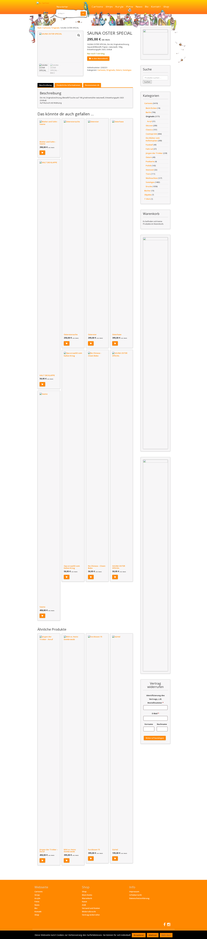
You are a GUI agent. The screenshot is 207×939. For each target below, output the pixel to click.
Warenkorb (87, 898)
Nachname (162, 724)
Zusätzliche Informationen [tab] (68, 85)
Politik (148, 165)
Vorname (148, 724)
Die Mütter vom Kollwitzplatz (153, 139)
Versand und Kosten (91, 908)
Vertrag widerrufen (91, 914)
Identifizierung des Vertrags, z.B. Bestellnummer (155, 699)
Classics (149, 129)
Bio (146, 6)
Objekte (147, 194)
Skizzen (149, 125)
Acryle (119, 6)
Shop (166, 6)
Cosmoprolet (151, 134)
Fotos (129, 6)
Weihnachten (152, 178)
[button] (78, 35)
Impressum (134, 891)
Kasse (84, 901)
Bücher (147, 190)
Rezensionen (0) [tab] (92, 85)
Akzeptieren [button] (138, 935)
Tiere (148, 174)
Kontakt (156, 6)
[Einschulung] (155, 41)
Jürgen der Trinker (154, 153)
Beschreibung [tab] (45, 85)
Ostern (119, 70)
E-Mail (155, 713)
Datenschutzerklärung (139, 898)
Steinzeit (150, 169)
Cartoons (97, 6)
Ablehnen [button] (153, 935)
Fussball (149, 144)
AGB (84, 905)
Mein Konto (87, 895)
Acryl (149, 121)
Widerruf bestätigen (155, 738)
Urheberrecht (135, 895)
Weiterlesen (115, 343)
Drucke (149, 186)
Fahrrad (149, 149)
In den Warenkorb (100, 58)
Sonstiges (127, 70)
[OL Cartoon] (43, 3)
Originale (55, 28)
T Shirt (147, 199)
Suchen (147, 82)
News (139, 6)
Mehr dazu (166, 935)
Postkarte (150, 161)
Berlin (148, 112)
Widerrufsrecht (89, 911)
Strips (109, 6)
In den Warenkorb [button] (42, 152)
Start (39, 28)
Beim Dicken (151, 108)
